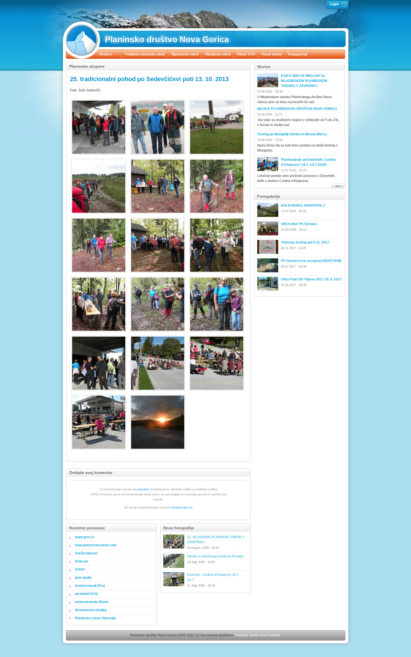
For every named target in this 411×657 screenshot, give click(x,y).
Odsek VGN (246, 54)
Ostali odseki (271, 54)
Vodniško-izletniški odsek (145, 54)
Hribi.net (81, 561)
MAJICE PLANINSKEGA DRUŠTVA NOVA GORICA (297, 109)
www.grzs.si (84, 537)
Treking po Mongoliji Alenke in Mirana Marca (292, 134)
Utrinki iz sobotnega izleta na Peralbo (215, 556)
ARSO (80, 569)
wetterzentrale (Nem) (91, 602)
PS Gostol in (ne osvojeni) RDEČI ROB (311, 261)
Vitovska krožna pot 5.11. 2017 (305, 242)
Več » (338, 186)
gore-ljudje (83, 578)
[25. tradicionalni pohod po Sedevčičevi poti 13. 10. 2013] (99, 128)
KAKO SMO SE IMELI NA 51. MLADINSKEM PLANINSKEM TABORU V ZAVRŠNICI (304, 81)
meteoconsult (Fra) (90, 586)
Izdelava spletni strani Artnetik (257, 635)
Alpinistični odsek (185, 54)
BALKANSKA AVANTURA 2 (303, 205)
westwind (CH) (86, 594)
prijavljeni (143, 489)
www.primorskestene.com (96, 545)
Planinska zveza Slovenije (95, 618)
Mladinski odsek (218, 54)
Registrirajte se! (182, 507)
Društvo (106, 54)
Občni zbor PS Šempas (299, 224)
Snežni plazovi (86, 553)
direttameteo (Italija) (91, 610)
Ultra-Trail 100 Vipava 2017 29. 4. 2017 (311, 279)
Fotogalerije (298, 54)
